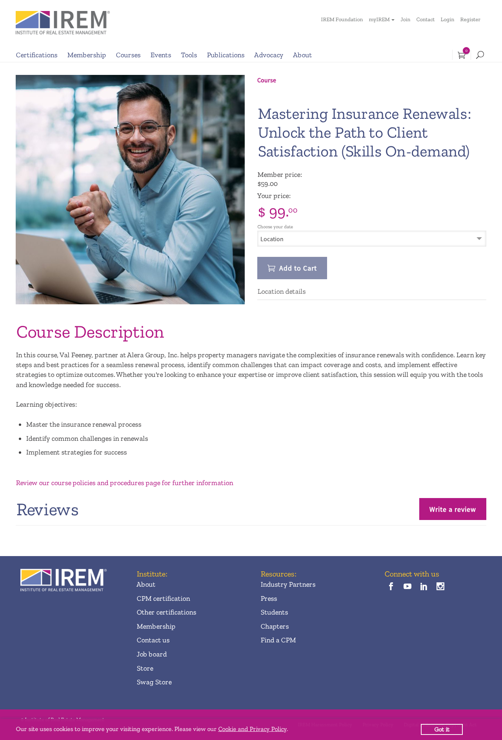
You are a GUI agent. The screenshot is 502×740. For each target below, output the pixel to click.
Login (447, 19)
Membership (86, 55)
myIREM (379, 19)
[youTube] (407, 587)
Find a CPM (278, 640)
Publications (225, 55)
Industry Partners (287, 584)
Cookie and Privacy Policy (252, 729)
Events (160, 55)
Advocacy (268, 55)
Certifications (36, 55)
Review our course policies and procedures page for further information (124, 482)
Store (144, 668)
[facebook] (390, 587)
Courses (128, 55)
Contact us (152, 640)
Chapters (274, 626)
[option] (130, 189)
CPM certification (163, 598)
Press (268, 598)
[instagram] (440, 587)
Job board (151, 654)
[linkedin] (424, 587)
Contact (425, 19)
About (302, 55)
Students (274, 612)
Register (470, 19)
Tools (189, 55)
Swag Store (153, 682)
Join (405, 19)
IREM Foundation (342, 19)
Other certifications (166, 612)
